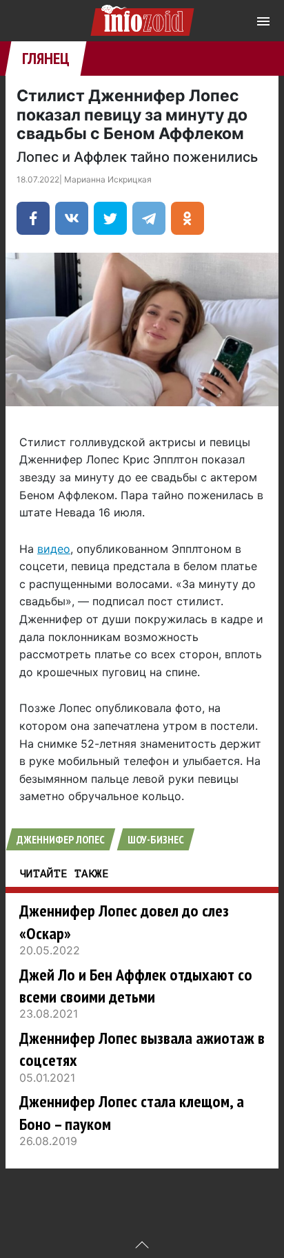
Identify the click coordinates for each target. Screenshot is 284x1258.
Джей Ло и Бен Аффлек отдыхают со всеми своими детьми (135, 985)
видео (53, 549)
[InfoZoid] (142, 18)
